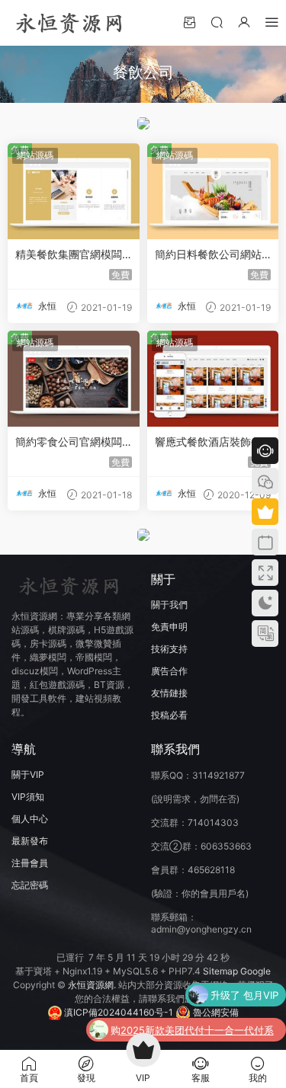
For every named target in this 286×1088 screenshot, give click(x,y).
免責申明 (169, 626)
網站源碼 (35, 155)
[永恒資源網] (69, 23)
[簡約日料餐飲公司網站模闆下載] (213, 191)
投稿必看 (169, 715)
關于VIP (27, 774)
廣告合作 (169, 671)
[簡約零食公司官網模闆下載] (74, 379)
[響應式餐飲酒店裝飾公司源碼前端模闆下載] (213, 379)
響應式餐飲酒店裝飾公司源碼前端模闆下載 (208, 442)
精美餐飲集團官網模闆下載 (68, 255)
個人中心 (29, 818)
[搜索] (216, 22)
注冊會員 (29, 863)
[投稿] (189, 22)
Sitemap (220, 971)
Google (255, 971)
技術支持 (169, 648)
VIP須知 (27, 796)
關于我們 (169, 604)
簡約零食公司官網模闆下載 (68, 442)
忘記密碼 (29, 885)
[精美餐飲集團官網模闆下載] (74, 191)
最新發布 (29, 840)
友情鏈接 (169, 693)
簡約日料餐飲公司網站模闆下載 (208, 255)
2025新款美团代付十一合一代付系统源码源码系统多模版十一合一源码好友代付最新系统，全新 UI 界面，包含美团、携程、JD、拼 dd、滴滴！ (199, 1031)
